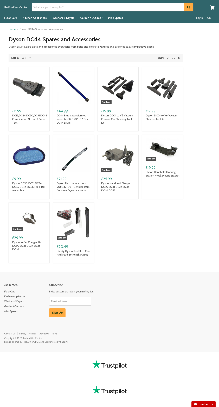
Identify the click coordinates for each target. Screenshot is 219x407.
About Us (44, 333)
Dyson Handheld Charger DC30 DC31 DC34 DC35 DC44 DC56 (116, 187)
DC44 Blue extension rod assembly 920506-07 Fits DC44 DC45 (72, 119)
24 (168, 57)
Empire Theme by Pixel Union (19, 341)
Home (12, 29)
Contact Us (9, 333)
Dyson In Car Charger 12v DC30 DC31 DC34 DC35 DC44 (27, 246)
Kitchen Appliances (35, 17)
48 (179, 57)
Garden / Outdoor (91, 17)
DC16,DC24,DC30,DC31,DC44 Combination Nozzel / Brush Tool (29, 119)
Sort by (15, 58)
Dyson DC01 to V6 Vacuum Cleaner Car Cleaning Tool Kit (117, 119)
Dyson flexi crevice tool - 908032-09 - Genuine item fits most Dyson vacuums (73, 187)
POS (37, 341)
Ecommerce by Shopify (56, 341)
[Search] (188, 7)
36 (173, 57)
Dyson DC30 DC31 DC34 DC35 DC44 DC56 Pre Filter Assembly (28, 187)
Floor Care (10, 17)
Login (199, 17)
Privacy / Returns (27, 333)
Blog (55, 333)
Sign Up (57, 312)
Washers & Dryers (63, 17)
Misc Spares (115, 17)
